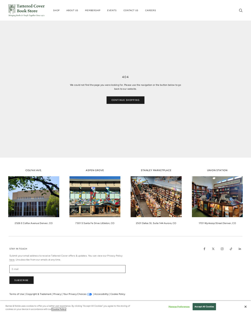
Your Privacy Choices (75, 294)
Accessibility (101, 294)
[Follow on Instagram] (222, 249)
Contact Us (130, 10)
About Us (72, 10)
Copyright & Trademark (39, 294)
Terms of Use (17, 294)
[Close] (245, 306)
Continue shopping (125, 100)
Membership (92, 10)
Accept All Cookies (204, 306)
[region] (125, 307)
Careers (150, 10)
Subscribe (21, 280)
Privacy (57, 294)
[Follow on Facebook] (204, 249)
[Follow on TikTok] (231, 249)
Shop (56, 10)
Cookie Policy (117, 294)
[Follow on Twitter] (213, 249)
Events (112, 10)
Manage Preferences (179, 306)
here (12, 259)
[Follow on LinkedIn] (240, 249)
